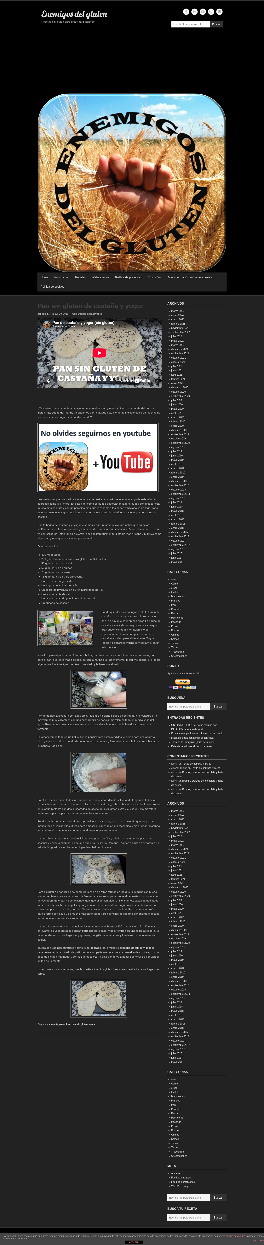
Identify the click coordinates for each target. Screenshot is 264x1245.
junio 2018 (177, 506)
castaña (53, 1024)
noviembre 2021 (180, 353)
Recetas (80, 277)
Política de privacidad (128, 277)
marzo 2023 (177, 319)
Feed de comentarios (183, 1181)
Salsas (175, 638)
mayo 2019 (177, 459)
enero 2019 (177, 476)
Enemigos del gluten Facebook (186, 12)
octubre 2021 (178, 357)
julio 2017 (176, 553)
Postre (175, 630)
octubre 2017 (178, 540)
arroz (174, 579)
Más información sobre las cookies (190, 277)
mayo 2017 (177, 562)
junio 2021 (177, 370)
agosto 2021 (178, 362)
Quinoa (175, 634)
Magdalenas (178, 596)
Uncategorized (179, 656)
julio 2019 (176, 451)
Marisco (175, 600)
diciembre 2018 (179, 481)
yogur (92, 1024)
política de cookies (235, 1236)
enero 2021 (177, 383)
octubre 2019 (178, 438)
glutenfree (65, 1024)
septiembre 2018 (180, 493)
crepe (174, 587)
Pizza (174, 626)
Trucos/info (155, 277)
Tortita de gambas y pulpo (196, 763)
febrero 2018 (178, 523)
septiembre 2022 (180, 332)
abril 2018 (176, 515)
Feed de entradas (181, 1177)
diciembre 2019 (179, 430)
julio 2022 (176, 336)
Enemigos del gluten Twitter (194, 12)
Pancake (176, 609)
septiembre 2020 (180, 396)
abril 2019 (176, 464)
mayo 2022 (177, 340)
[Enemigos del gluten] (132, 183)
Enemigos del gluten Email (219, 12)
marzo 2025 (177, 310)
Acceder (176, 1173)
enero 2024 (177, 315)
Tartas (174, 647)
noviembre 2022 (180, 327)
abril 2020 (176, 413)
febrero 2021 (178, 379)
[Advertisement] (132, 62)
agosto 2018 (178, 498)
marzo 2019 (177, 468)
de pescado (94, 947)
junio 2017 (177, 557)
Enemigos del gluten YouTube (203, 12)
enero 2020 (177, 425)
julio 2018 (176, 502)
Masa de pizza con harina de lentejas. (192, 737)
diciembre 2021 (179, 349)
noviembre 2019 (180, 434)
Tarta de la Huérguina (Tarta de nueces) (193, 742)
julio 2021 (176, 366)
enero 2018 (177, 527)
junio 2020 (177, 404)
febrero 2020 (178, 421)
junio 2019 (177, 455)
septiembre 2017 (180, 544)
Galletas (176, 592)
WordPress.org (179, 1186)
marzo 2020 (177, 417)
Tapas (174, 643)
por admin (43, 314)
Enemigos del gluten (74, 13)
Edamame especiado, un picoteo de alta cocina (197, 733)
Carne (174, 583)
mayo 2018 (177, 510)
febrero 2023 (178, 323)
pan (74, 1024)
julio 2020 (176, 400)
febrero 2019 (178, 472)
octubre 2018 (178, 489)
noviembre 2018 (180, 485)
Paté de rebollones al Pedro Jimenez (191, 746)
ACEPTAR (134, 1242)
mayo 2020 (177, 408)
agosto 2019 (178, 447)
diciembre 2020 (179, 387)
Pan (173, 604)
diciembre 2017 (179, 532)
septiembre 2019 (180, 442)
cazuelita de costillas (136, 952)
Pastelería (177, 617)
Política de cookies (52, 286)
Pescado (176, 621)
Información (61, 277)
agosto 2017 (178, 549)
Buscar (216, 24)
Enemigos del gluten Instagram (211, 12)
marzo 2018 (177, 519)
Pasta (174, 613)
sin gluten (82, 1024)
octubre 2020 (178, 391)
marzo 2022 (177, 345)
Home (44, 277)
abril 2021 (176, 374)
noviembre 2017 (180, 536)
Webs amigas (100, 277)
